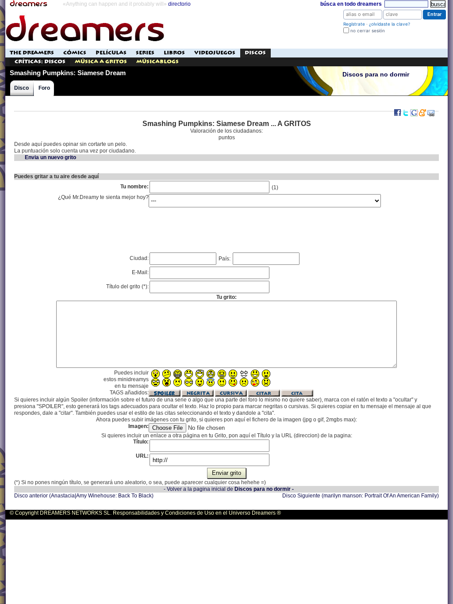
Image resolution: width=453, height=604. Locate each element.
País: (225, 259)
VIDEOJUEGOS (214, 52)
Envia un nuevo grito (50, 157)
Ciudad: (139, 258)
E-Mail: (140, 272)
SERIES (145, 52)
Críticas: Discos (40, 61)
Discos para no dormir (375, 74)
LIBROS (174, 52)
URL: (142, 456)
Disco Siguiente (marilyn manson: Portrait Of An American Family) (360, 496)
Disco (21, 88)
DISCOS (255, 52)
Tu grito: (226, 297)
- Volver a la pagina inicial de (229, 489)
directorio (179, 4)
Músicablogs (157, 61)
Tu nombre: (134, 186)
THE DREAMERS (32, 52)
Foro (44, 88)
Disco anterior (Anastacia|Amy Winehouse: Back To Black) (84, 496)
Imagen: (138, 426)
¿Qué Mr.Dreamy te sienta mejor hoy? (103, 197)
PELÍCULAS (111, 52)
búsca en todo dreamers (351, 4)
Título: (141, 442)
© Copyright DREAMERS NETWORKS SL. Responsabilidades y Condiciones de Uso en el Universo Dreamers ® (145, 513)
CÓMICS (74, 52)
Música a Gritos (101, 61)
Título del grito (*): (127, 286)
